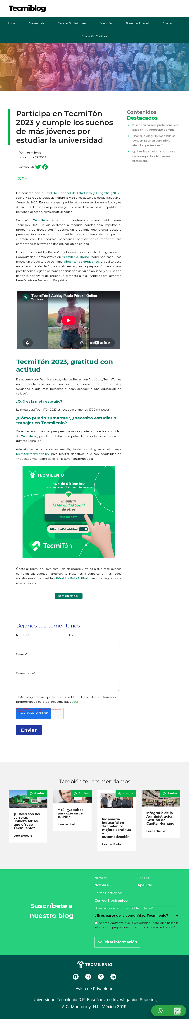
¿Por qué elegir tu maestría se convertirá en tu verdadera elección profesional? (154, 140)
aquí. (75, 701)
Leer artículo (23, 835)
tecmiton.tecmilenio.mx (32, 454)
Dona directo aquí (68, 595)
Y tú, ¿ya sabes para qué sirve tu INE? (70, 813)
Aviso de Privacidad (95, 988)
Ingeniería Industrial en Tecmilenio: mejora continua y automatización (116, 828)
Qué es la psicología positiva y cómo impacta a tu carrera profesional (153, 156)
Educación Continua (94, 36)
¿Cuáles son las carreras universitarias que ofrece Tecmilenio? (26, 821)
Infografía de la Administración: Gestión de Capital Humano (160, 818)
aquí (171, 927)
